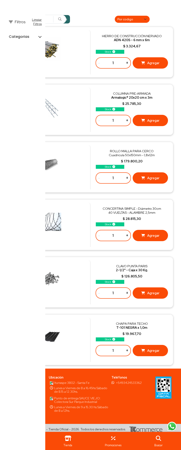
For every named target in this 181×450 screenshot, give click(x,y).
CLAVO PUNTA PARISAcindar (132, 270)
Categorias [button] (19, 36)
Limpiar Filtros (37, 22)
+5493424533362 (129, 383)
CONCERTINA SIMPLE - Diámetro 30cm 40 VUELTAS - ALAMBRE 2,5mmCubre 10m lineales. (132, 212)
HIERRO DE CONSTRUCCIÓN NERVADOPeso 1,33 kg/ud (132, 40)
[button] (158, 441)
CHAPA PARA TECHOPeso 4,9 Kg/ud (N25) (132, 327)
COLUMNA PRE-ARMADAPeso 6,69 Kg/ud (131, 97)
